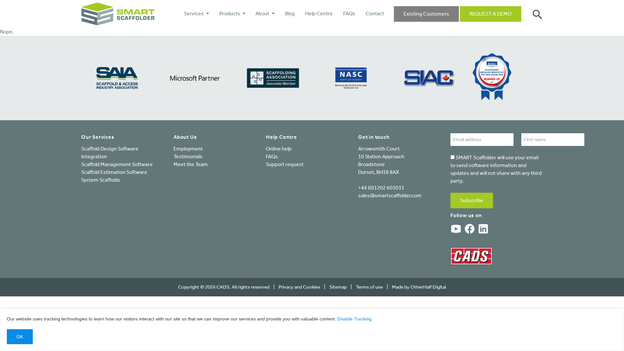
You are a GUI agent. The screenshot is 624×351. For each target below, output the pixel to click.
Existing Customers (426, 14)
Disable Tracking (354, 318)
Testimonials (188, 156)
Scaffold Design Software (109, 149)
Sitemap (338, 287)
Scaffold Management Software (117, 164)
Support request (285, 164)
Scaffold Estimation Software (114, 172)
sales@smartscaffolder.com (390, 195)
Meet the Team (191, 164)
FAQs (272, 156)
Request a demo (491, 14)
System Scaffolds (100, 180)
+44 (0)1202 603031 (381, 188)
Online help (279, 149)
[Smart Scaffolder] (118, 14)
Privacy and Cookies (299, 287)
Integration (94, 156)
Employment (188, 149)
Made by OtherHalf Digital (419, 287)
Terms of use (369, 287)
